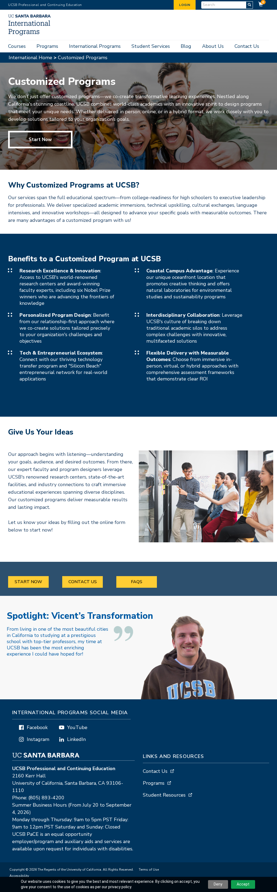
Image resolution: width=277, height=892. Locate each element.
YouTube (77, 727)
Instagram (38, 739)
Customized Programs (82, 57)
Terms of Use (149, 869)
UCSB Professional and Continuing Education (45, 5)
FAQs (136, 582)
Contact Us (247, 46)
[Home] (32, 34)
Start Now (40, 139)
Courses (17, 46)
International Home (30, 57)
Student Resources (164, 795)
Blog (186, 46)
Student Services (150, 46)
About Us (213, 46)
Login (184, 5)
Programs (47, 46)
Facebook (37, 727)
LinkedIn (76, 739)
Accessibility (19, 876)
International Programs (95, 46)
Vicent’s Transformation (80, 616)
